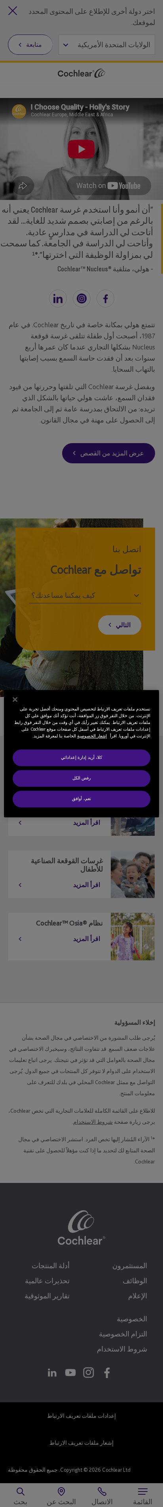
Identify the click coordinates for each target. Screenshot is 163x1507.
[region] (81, 753)
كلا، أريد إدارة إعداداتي (81, 757)
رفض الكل (81, 778)
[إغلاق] (15, 699)
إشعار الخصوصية (92, 736)
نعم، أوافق (81, 798)
